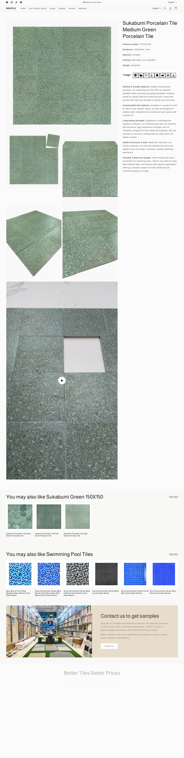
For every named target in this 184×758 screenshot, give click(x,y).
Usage (52, 8)
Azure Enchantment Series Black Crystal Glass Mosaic (105, 592)
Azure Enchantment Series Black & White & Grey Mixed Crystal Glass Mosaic (77, 593)
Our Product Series (37, 8)
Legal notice (109, 757)
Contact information (43, 757)
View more (173, 497)
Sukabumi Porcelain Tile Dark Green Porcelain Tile (47, 535)
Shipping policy (97, 757)
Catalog (61, 8)
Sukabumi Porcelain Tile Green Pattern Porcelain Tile (18, 535)
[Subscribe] (111, 686)
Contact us (109, 646)
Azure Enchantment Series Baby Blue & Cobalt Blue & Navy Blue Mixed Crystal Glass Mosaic (48, 593)
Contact (71, 8)
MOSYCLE (16, 757)
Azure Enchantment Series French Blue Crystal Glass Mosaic (135, 592)
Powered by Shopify (27, 757)
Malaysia (82, 8)
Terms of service (83, 757)
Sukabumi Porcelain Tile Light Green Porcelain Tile (76, 535)
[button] (165, 8)
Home (23, 8)
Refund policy (57, 757)
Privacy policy (70, 757)
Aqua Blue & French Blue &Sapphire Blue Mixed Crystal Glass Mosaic (18, 593)
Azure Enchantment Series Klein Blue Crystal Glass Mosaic (163, 592)
